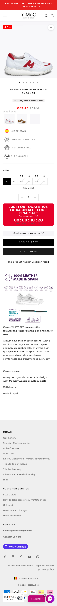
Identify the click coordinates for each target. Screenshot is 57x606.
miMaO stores (11, 448)
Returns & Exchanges (15, 510)
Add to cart (28, 242)
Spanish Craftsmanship (16, 443)
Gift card (8, 505)
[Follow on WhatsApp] (37, 556)
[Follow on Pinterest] (21, 556)
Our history (9, 437)
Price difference (12, 515)
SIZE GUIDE (9, 494)
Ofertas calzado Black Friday (19, 474)
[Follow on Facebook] (4, 556)
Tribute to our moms (15, 463)
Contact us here (12, 536)
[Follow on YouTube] (29, 556)
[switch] (20, 598)
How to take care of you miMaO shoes (24, 499)
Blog (6, 479)
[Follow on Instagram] (13, 556)
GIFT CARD (9, 453)
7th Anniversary (12, 469)
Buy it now (28, 251)
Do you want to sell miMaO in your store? (26, 458)
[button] (41, 598)
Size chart (28, 188)
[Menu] (22, 595)
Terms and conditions (20, 565)
